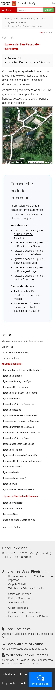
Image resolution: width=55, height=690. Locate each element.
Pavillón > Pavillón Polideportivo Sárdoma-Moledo (27, 295)
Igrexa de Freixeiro (12, 449)
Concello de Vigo (27, 3)
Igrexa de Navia (11, 472)
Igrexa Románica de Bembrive (18, 404)
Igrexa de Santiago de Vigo (17, 381)
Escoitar (48, 32)
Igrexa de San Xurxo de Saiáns (18, 489)
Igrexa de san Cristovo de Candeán (21, 421)
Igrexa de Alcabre (12, 398)
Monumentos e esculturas (15, 352)
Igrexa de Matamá (12, 466)
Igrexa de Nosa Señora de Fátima (20, 392)
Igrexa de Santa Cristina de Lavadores (22, 461)
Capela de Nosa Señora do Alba (19, 520)
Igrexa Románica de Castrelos (18, 427)
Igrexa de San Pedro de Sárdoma (21, 496)
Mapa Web (8, 683)
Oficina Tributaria (18, 607)
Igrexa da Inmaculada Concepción (20, 455)
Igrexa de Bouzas (12, 409)
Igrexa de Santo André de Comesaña (21, 432)
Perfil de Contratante (20, 598)
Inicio (7, 18)
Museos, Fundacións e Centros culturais (22, 341)
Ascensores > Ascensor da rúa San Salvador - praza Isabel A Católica (27, 307)
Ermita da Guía (10, 514)
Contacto (25, 683)
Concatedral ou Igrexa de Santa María (22, 370)
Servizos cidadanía (24, 18)
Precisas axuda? (40, 683)
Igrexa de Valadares (13, 502)
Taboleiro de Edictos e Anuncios (26, 588)
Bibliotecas (7, 346)
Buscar (48, 10)
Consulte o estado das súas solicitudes (24, 648)
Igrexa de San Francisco (15, 387)
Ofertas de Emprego (19, 594)
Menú (7, 10)
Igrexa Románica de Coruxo (17, 438)
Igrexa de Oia (10, 483)
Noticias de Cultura (11, 527)
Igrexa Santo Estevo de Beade (18, 444)
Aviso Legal (8, 674)
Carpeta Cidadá (17, 584)
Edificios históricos (11, 358)
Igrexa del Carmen (12, 508)
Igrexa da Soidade (12, 375)
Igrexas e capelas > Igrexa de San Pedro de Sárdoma (29, 234)
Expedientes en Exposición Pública (28, 616)
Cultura (41, 18)
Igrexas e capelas (17, 22)
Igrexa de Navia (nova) (14, 478)
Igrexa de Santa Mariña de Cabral (20, 415)
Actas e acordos (17, 602)
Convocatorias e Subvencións (25, 612)
